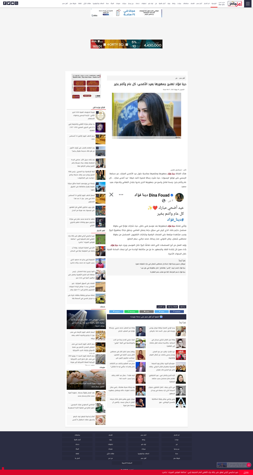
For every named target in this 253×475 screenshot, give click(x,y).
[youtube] (12, 3)
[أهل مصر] (234, 4)
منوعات (118, 3)
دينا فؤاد (171, 173)
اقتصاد (192, 3)
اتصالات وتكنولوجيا (98, 3)
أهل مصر (65, 3)
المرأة (112, 3)
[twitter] (8, 3)
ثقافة (80, 3)
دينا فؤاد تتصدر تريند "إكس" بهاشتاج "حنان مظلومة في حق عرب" (162, 267)
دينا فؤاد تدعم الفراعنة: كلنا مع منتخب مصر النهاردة (167, 272)
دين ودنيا (131, 3)
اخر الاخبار (207, 3)
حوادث (179, 3)
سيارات (124, 3)
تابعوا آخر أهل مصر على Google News (145, 317)
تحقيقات (143, 3)
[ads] (126, 13)
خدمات (137, 3)
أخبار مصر (199, 3)
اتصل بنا (77, 458)
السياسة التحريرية (127, 463)
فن (156, 3)
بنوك (168, 3)
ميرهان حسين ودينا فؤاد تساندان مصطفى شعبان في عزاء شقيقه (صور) (160, 263)
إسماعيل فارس (176, 170)
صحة (107, 3)
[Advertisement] (146, 153)
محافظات (186, 3)
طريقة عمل (73, 3)
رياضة (173, 3)
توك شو (150, 3)
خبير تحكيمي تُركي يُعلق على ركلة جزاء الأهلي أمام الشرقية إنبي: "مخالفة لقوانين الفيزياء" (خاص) (200, 472)
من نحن (110, 458)
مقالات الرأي (87, 3)
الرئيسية (214, 3)
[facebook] (5, 3)
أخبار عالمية (162, 3)
